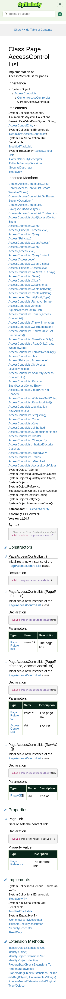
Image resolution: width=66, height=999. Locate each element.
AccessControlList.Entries (24, 457)
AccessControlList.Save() (24, 276)
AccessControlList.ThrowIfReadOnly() (32, 352)
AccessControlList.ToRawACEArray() (31, 272)
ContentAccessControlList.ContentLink (32, 213)
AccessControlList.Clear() (24, 280)
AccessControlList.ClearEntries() (28, 284)
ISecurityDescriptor (20, 167)
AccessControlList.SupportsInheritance (32, 431)
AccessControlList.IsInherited (26, 427)
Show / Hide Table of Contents (33, 29)
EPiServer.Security (37, 508)
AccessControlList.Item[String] (27, 415)
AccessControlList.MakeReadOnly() (30, 339)
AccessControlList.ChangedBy (27, 440)
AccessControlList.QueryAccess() (29, 242)
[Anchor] (6, 547)
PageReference (14, 645)
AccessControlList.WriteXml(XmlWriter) (32, 398)
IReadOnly (15, 133)
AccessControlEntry (20, 125)
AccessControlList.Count (23, 419)
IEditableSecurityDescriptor (25, 163)
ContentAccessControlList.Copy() (29, 183)
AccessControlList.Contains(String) (30, 288)
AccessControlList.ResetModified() (30, 402)
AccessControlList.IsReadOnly (27, 452)
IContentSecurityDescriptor (25, 159)
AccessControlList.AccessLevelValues (32, 465)
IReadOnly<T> (17, 898)
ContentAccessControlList (33, 97)
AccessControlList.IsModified (26, 461)
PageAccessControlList (24, 566)
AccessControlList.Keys (23, 423)
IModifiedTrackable (20, 146)
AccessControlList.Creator (24, 436)
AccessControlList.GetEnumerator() (30, 326)
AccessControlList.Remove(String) (30, 301)
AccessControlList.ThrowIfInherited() (31, 322)
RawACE (16, 795)
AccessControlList (25, 93)
